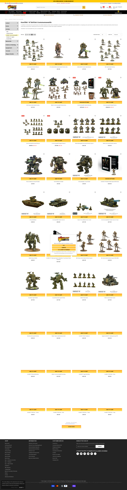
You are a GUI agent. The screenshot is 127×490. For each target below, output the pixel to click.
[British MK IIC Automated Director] (84, 50)
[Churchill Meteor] (33, 203)
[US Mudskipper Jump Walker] (84, 165)
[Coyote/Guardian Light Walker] (59, 281)
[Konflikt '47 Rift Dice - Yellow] (33, 396)
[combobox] (59, 7)
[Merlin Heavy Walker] (33, 241)
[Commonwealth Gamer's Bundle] (84, 88)
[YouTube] (91, 453)
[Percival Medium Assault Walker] (33, 165)
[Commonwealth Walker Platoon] (110, 88)
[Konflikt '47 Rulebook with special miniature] (110, 165)
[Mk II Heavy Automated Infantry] (33, 88)
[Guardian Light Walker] (33, 281)
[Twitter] (95, 453)
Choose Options (84, 102)
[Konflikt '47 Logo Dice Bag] (84, 357)
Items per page (96, 34)
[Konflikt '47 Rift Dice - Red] (59, 396)
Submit (100, 446)
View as (22, 34)
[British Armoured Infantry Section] (110, 127)
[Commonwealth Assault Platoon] (33, 127)
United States (9, 33)
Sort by (110, 34)
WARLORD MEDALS (118, 13)
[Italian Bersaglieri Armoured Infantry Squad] (84, 127)
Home (6, 19)
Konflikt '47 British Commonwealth (16, 19)
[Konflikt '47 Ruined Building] (33, 357)
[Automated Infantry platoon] (33, 50)
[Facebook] (77, 453)
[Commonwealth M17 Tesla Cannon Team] (110, 203)
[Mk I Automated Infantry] (110, 50)
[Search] (60, 7)
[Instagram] (81, 453)
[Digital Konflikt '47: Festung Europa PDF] (110, 319)
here (42, 28)
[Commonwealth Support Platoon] (59, 127)
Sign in (116, 7)
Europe (109, 3)
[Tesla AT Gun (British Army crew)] (84, 203)
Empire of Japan (10, 37)
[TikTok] (88, 453)
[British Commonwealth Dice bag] (59, 357)
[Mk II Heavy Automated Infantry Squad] (84, 241)
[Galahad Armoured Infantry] (33, 319)
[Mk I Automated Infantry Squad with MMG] (110, 241)
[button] (26, 34)
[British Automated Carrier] (110, 281)
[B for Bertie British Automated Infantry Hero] (59, 50)
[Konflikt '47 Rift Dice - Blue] (110, 357)
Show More (71, 426)
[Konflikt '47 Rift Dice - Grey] (110, 396)
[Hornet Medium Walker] (59, 165)
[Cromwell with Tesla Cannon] (59, 203)
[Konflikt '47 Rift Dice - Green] (84, 396)
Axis (7, 31)
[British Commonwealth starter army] (59, 88)
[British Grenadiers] (84, 281)
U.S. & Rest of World (116, 3)
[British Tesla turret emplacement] (59, 319)
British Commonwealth (11, 35)
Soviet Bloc (9, 38)
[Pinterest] (84, 453)
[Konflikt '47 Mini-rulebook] (84, 319)
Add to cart (33, 64)
